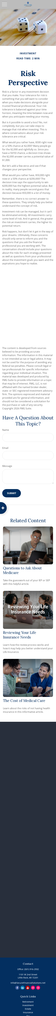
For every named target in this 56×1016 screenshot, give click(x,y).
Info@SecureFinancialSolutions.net (28, 982)
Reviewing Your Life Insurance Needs (19, 635)
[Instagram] (33, 988)
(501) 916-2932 (31, 969)
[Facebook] (17, 988)
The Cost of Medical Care (24, 700)
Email (5, 448)
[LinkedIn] (22, 988)
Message (7, 466)
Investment (28, 1005)
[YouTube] (28, 988)
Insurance (28, 1012)
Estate (28, 1008)
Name (5, 430)
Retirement (28, 1001)
